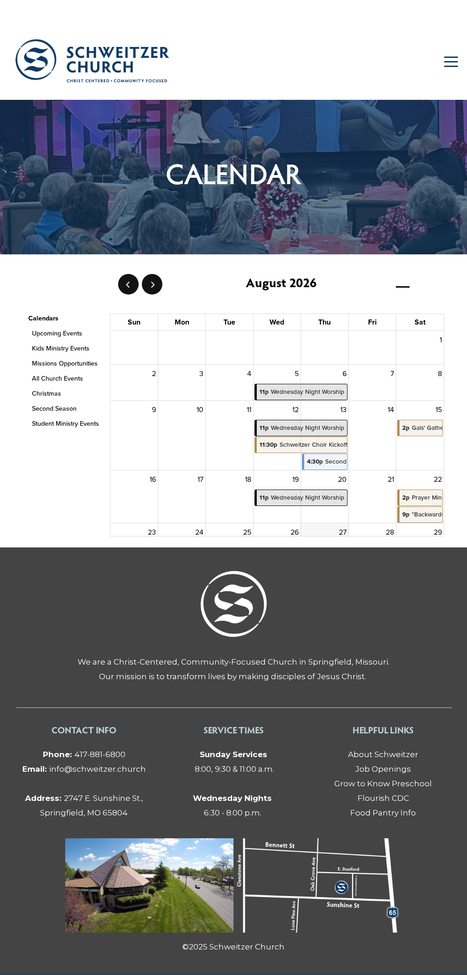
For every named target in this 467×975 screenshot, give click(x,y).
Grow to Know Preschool (383, 783)
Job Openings (383, 769)
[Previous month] (128, 284)
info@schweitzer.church (84, 769)
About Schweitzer (383, 754)
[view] (403, 285)
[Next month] (152, 284)
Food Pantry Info (383, 812)
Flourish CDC (383, 798)
